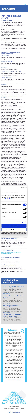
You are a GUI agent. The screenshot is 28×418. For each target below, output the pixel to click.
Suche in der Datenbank (14, 380)
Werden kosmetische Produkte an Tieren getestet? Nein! (12, 306)
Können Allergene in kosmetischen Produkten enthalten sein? (12, 315)
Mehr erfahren (6, 293)
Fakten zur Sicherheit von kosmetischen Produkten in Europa (13, 287)
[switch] (25, 209)
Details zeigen (20, 222)
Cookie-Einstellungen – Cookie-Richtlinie (14, 408)
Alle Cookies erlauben (14, 225)
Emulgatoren (4, 259)
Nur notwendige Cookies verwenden (14, 229)
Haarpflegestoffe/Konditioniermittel (9, 262)
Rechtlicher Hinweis (14, 406)
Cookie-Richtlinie (9, 198)
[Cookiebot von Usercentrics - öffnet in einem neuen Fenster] (21, 187)
